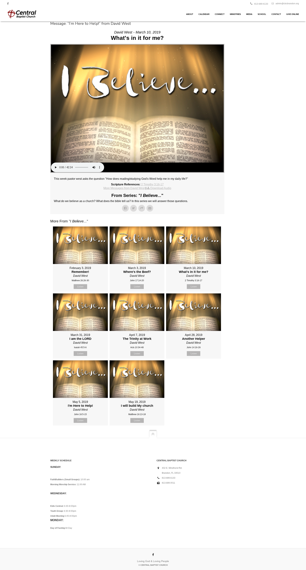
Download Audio (160, 188)
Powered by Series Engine (211, 434)
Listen (80, 286)
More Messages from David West (124, 188)
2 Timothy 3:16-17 (152, 184)
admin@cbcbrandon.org (287, 3)
